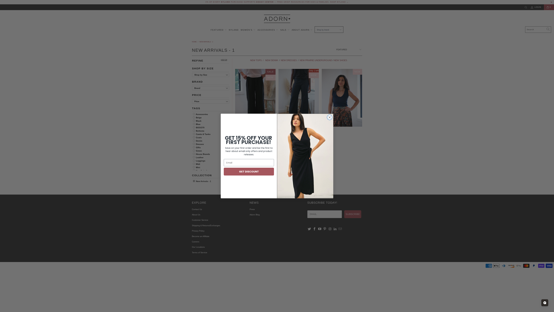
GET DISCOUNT (249, 171)
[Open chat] (544, 302)
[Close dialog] (329, 117)
